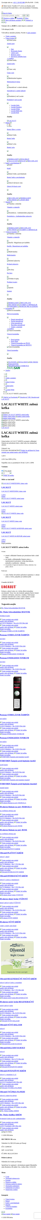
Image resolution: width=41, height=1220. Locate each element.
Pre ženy (9, 273)
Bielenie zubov (15, 55)
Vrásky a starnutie (16, 327)
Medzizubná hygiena (13, 82)
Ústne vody (10, 73)
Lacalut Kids (15, 112)
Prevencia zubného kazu (18, 56)
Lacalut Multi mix (16, 111)
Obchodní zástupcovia (12, 1178)
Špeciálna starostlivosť (18, 325)
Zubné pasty (11, 43)
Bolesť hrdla (11, 138)
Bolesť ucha (11, 147)
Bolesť (7, 123)
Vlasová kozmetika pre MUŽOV (21, 345)
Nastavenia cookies (11, 1189)
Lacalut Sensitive (16, 107)
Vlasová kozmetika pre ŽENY (20, 343)
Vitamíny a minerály (13, 207)
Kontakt (8, 1180)
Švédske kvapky (12, 282)
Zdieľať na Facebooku (10, 397)
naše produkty (31, 33)
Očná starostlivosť (16, 323)
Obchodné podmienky (12, 1186)
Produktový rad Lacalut (14, 100)
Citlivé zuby (15, 53)
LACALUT (5, 399)
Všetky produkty (10, 36)
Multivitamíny (11, 255)
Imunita (8, 202)
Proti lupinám (15, 339)
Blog (26, 18)
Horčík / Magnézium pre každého (17, 246)
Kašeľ (9, 168)
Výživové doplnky (11, 232)
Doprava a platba (9, 18)
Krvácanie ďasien (16, 51)
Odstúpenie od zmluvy (12, 1188)
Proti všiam (14, 341)
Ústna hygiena (10, 38)
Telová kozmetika (12, 350)
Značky (7, 370)
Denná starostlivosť (17, 319)
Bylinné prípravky (12, 264)
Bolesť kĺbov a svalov (14, 129)
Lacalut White (15, 109)
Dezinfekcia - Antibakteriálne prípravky (19, 216)
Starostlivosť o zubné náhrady (16, 91)
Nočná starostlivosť (17, 321)
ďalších (10, 58)
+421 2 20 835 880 (19, 2)
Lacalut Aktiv (15, 105)
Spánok (9, 291)
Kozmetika (9, 308)
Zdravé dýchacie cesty (14, 186)
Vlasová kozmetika (13, 334)
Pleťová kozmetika (13, 314)
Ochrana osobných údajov (13, 1184)
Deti (12, 49)
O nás (7, 1176)
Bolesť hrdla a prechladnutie (16, 177)
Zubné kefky (11, 64)
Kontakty (20, 18)
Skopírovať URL (29, 397)
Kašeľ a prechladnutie (12, 163)
